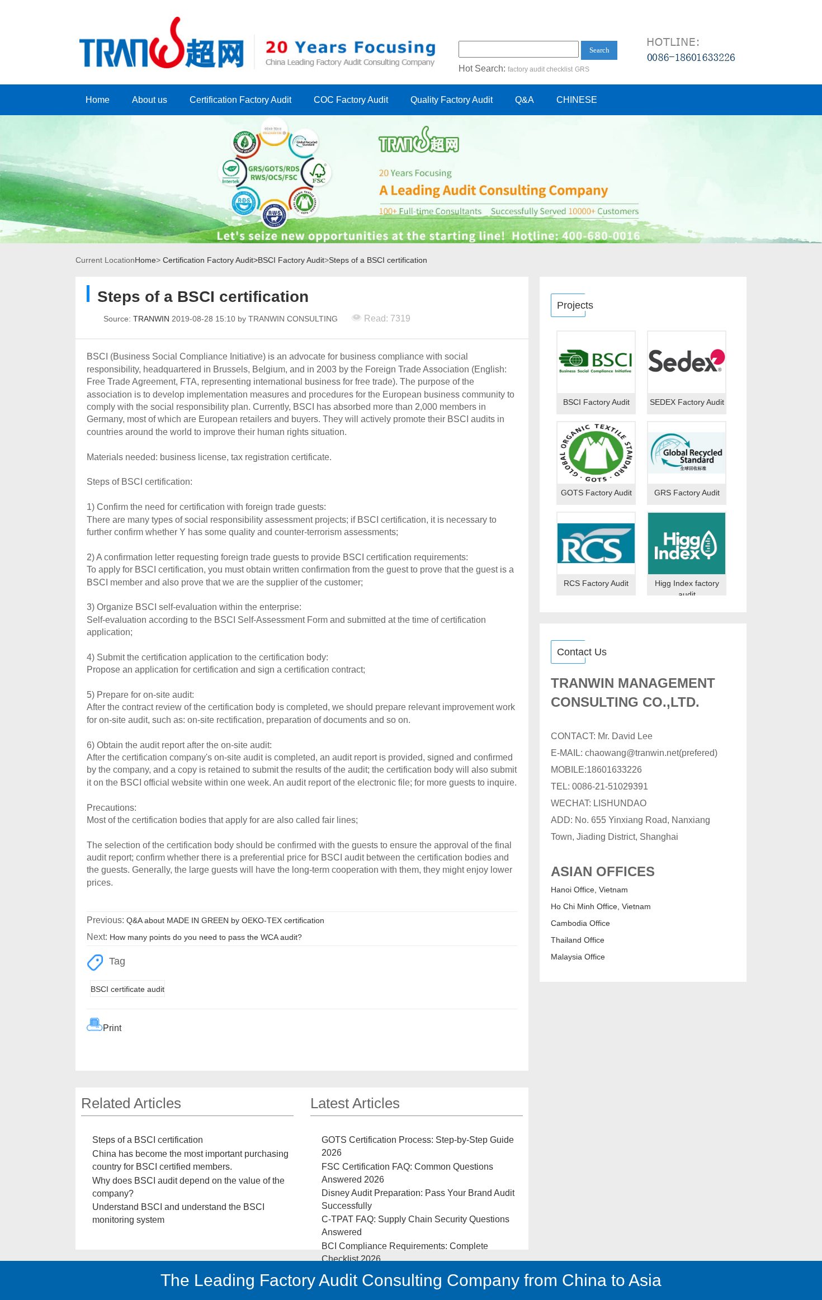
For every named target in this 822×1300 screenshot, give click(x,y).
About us (149, 100)
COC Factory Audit (351, 100)
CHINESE (576, 100)
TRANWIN (151, 318)
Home (98, 100)
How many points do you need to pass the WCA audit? (206, 937)
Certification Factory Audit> (210, 260)
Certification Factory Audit (240, 100)
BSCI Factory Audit (291, 260)
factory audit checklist (540, 69)
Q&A (524, 100)
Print (112, 1028)
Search (599, 50)
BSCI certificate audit (127, 989)
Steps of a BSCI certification (378, 260)
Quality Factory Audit (451, 100)
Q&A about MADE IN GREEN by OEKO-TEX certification (225, 920)
